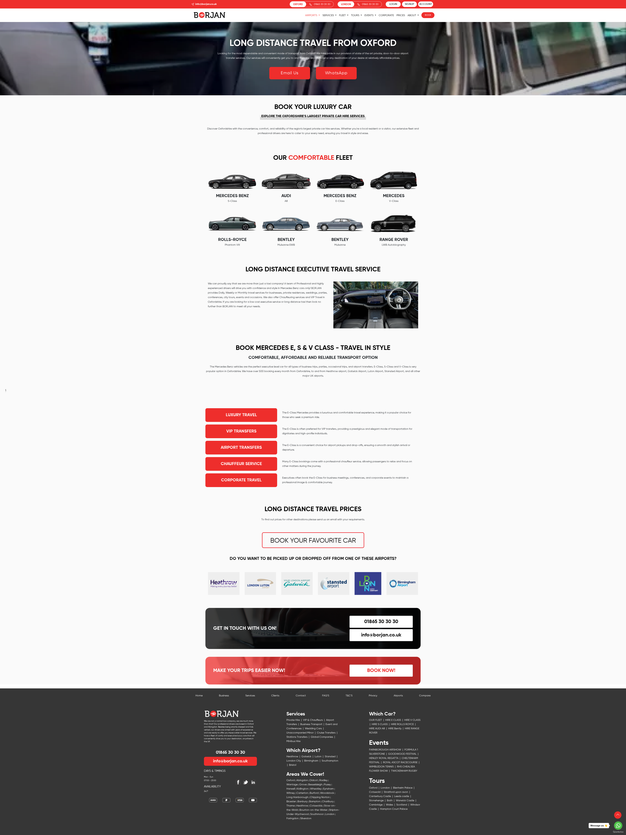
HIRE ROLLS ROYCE (402, 724)
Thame (290, 806)
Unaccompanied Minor (300, 733)
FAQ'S (325, 695)
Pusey (327, 784)
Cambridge (376, 805)
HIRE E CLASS (393, 720)
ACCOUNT (425, 4)
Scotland (402, 805)
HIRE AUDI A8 (377, 728)
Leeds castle (402, 796)
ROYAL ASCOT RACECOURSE (400, 762)
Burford (314, 793)
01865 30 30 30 (322, 4)
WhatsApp (336, 73)
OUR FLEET (376, 720)
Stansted (330, 756)
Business (224, 695)
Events (369, 15)
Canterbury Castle (380, 796)
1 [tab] (5, 390)
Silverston (305, 818)
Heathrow (292, 756)
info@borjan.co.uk (206, 4)
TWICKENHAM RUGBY (393, 777)
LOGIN (393, 4)
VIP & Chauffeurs (313, 720)
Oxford (290, 780)
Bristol (292, 765)
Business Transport (311, 724)
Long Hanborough (297, 797)
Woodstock (327, 793)
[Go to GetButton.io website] (618, 832)
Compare (425, 695)
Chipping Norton (320, 797)
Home (199, 695)
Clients (275, 695)
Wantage (292, 784)
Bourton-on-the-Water (313, 810)
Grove (303, 784)
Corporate (386, 15)
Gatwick (306, 756)
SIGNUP (409, 4)
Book (428, 15)
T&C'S (349, 695)
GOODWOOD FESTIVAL (402, 754)
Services (328, 15)
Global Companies (322, 737)
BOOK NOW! (381, 670)
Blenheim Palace (403, 788)
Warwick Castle (405, 800)
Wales (390, 805)
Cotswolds (316, 806)
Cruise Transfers (326, 733)
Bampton (315, 801)
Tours (355, 15)
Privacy (373, 695)
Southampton (330, 761)
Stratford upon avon (396, 792)
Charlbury (328, 801)
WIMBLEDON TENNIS (381, 766)
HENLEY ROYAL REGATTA (384, 758)
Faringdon (292, 818)
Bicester (291, 801)
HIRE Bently (395, 728)
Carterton (302, 793)
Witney (290, 793)
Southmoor (317, 814)
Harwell (291, 789)
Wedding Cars (313, 728)
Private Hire (293, 720)
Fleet (342, 15)
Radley (323, 780)
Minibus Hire (293, 741)
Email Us (289, 73)
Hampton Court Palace (394, 809)
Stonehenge (376, 800)
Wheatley (316, 789)
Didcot (314, 780)
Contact (301, 695)
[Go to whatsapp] (618, 825)
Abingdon (302, 780)
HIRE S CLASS (380, 724)
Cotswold (375, 792)
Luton (318, 756)
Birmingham (311, 761)
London (330, 814)
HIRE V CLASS (412, 720)
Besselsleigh (315, 784)
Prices (400, 15)
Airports (311, 15)
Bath (390, 800)
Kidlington (303, 789)
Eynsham (328, 789)
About (412, 15)
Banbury (303, 801)
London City (294, 761)
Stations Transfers (297, 737)
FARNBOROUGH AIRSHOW (385, 750)
